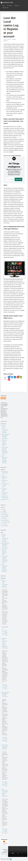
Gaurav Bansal (8, 39)
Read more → (6, 634)
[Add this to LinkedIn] (15, 377)
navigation (4, 520)
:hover (3, 523)
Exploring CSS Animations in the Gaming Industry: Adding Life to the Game (5, 643)
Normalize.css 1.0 (5, 499)
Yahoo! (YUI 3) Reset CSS (5, 496)
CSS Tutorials (5, 7)
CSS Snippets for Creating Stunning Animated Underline (5, 459)
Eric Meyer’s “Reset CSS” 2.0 (5, 473)
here (7, 40)
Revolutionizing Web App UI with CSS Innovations (5, 436)
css (3, 509)
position (4, 525)
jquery (3, 513)
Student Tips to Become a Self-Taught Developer (5, 747)
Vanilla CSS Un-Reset (5, 493)
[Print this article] (21, 377)
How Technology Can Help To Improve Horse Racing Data (5, 793)
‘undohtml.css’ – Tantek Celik (5, 485)
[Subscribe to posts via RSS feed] (5, 399)
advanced (4, 516)
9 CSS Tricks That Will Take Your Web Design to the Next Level (5, 451)
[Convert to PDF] (9, 379)
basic (3, 518)
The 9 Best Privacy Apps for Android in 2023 (4, 442)
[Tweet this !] (12, 377)
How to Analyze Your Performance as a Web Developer (5, 429)
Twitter (11, 859)
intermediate (5, 522)
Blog (3, 5)
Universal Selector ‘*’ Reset (4, 490)
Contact (6, 854)
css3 (3, 511)
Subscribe (16, 5)
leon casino (19, 137)
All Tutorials (9, 5)
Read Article (5, 631)
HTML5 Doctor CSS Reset (4, 477)
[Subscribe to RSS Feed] (2, 399)
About (2, 854)
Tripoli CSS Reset (4, 481)
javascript (4, 514)
